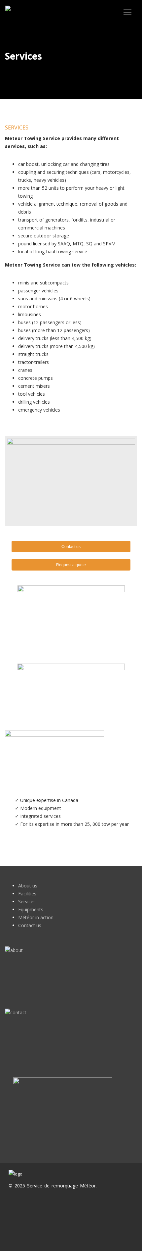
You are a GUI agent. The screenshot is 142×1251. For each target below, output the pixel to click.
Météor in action (35, 917)
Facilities (27, 893)
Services (27, 901)
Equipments (30, 909)
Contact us (29, 925)
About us (27, 885)
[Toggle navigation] (127, 12)
